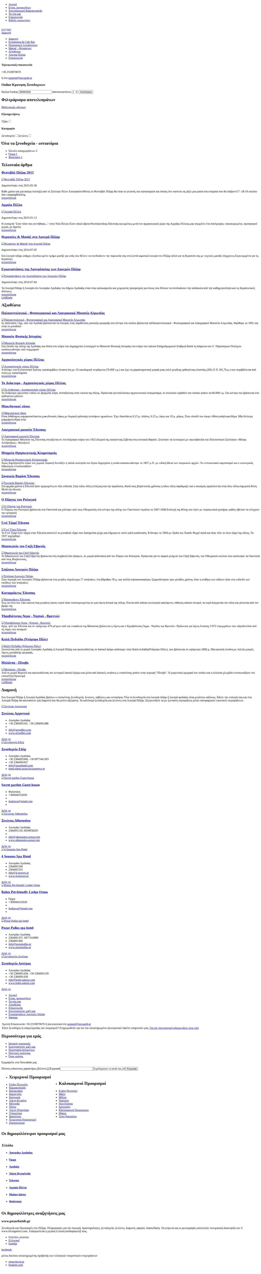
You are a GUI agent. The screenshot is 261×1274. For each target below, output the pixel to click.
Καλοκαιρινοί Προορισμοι (74, 1110)
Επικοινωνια (16, 57)
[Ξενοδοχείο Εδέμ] (12, 742)
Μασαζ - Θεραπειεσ (20, 48)
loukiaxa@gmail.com (20, 801)
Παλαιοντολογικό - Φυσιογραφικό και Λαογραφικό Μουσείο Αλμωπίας (53, 313)
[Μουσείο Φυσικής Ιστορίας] (18, 343)
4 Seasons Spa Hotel (16, 856)
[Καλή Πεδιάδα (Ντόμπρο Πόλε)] (21, 646)
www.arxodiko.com (20, 733)
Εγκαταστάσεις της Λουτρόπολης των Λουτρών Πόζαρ (41, 269)
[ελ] (3, 29)
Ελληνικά (14, 1240)
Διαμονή (6, 32)
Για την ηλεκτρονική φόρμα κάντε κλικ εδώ (174, 1027)
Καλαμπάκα (16, 1090)
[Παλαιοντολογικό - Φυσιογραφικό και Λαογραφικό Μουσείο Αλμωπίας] (43, 319)
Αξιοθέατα (15, 1004)
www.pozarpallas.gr (20, 947)
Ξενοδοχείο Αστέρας (16, 963)
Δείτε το (6, 739)
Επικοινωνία (16, 17)
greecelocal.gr (16, 1261)
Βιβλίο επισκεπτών (19, 20)
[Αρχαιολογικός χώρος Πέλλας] (20, 366)
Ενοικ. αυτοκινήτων (20, 7)
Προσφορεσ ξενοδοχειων (23, 45)
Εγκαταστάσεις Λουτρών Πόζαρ (27, 1014)
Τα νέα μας (15, 13)
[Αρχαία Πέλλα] (11, 211)
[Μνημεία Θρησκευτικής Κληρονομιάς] (24, 459)
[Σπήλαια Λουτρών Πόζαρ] (17, 576)
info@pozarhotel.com (21, 765)
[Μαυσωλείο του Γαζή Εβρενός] (20, 552)
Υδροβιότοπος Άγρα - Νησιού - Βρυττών (30, 616)
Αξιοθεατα (15, 51)
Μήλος (63, 1097)
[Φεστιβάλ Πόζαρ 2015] (15, 179)
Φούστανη (15, 157)
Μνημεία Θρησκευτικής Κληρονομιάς (29, 453)
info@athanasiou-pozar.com (24, 836)
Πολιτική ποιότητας (20, 1053)
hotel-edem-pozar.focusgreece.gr (27, 768)
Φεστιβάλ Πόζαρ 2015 (17, 172)
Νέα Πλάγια (66, 1103)
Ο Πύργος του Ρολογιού (18, 499)
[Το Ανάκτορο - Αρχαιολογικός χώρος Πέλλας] (28, 389)
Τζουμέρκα (15, 1113)
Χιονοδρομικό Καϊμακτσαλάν (25, 10)
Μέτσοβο (14, 1103)
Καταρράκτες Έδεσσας (18, 593)
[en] (9, 29)
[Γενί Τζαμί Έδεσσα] (13, 529)
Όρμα (13, 154)
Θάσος (62, 1113)
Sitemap (13, 1017)
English (13, 1243)
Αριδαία (14, 1166)
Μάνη (62, 1094)
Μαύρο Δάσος (17, 1194)
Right (9, 297)
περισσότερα (8, 197)
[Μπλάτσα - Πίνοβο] (13, 669)
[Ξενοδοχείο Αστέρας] (14, 956)
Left (3, 297)
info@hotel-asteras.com (22, 979)
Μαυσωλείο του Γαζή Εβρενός (23, 546)
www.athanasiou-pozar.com (24, 840)
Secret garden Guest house (20, 785)
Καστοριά (14, 1097)
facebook (6, 1249)
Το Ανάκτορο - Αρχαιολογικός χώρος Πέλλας (33, 383)
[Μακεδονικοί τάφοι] (13, 413)
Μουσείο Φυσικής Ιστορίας (21, 336)
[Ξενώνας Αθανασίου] (14, 813)
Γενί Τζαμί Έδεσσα (15, 523)
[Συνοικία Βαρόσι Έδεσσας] (17, 482)
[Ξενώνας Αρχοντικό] (14, 706)
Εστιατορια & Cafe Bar (22, 41)
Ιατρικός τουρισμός (19, 1043)
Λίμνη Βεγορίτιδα (20, 1173)
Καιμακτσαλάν (17, 1087)
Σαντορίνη (64, 1106)
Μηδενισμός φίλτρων (13, 107)
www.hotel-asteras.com (22, 983)
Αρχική (13, 4)
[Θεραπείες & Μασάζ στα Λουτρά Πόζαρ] (25, 243)
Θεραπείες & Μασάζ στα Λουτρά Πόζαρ (30, 237)
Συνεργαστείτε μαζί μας (22, 1011)
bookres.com (16, 1264)
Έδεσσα (14, 1180)
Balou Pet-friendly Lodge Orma (24, 892)
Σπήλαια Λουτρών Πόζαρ (19, 569)
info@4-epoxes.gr (19, 872)
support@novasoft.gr (20, 77)
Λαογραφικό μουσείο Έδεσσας (23, 429)
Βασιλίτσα (15, 1116)
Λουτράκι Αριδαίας (21, 1152)
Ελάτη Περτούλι (18, 1084)
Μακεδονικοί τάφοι (15, 406)
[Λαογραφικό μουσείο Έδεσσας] (20, 436)
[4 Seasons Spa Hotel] (14, 849)
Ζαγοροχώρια (17, 1122)
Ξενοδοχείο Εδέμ (13, 749)
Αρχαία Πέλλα (11, 205)
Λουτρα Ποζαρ (17, 54)
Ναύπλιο (64, 1100)
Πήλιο (12, 1106)
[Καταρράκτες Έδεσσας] (15, 599)
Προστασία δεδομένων (22, 1049)
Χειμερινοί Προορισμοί (22, 1119)
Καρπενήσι (15, 1094)
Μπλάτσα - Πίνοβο (15, 662)
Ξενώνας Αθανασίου (16, 820)
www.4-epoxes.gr (19, 875)
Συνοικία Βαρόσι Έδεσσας (20, 476)
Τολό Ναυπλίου (68, 1116)
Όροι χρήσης (16, 1056)
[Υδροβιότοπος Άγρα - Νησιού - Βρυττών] (25, 622)
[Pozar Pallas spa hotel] (15, 920)
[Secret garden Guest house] (17, 777)
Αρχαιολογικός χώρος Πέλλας (22, 359)
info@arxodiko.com (20, 729)
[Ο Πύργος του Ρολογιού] (16, 506)
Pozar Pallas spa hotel (17, 928)
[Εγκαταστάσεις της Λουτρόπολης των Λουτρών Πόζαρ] (33, 276)
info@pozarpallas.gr (20, 944)
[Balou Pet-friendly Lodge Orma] (20, 885)
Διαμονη (13, 38)
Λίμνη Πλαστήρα (19, 1110)
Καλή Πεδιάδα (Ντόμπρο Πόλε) (24, 639)
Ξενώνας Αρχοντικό (15, 713)
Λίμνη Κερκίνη (17, 1100)
